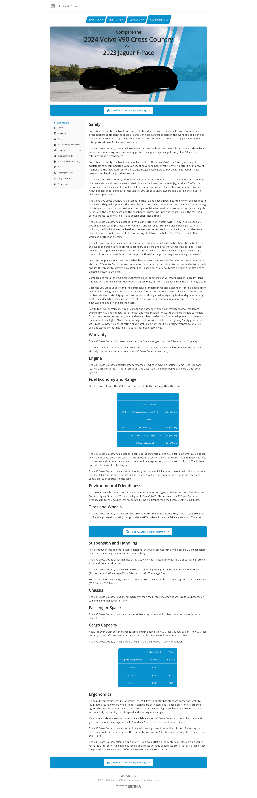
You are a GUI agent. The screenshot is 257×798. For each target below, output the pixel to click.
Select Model (116, 19)
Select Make (96, 19)
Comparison (63, 123)
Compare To (136, 19)
